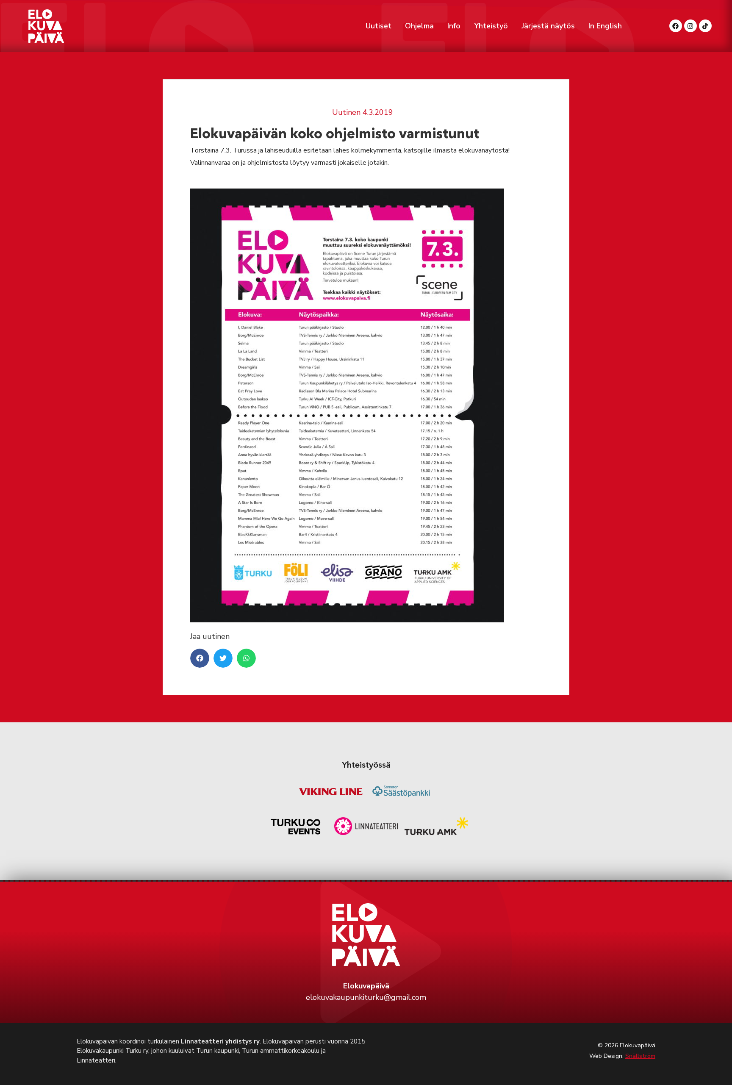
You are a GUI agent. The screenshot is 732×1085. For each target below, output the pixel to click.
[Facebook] (675, 25)
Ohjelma (419, 26)
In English (605, 26)
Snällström (640, 1056)
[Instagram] (690, 25)
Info (453, 26)
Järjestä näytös (548, 26)
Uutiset (378, 26)
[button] (199, 658)
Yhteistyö (491, 26)
